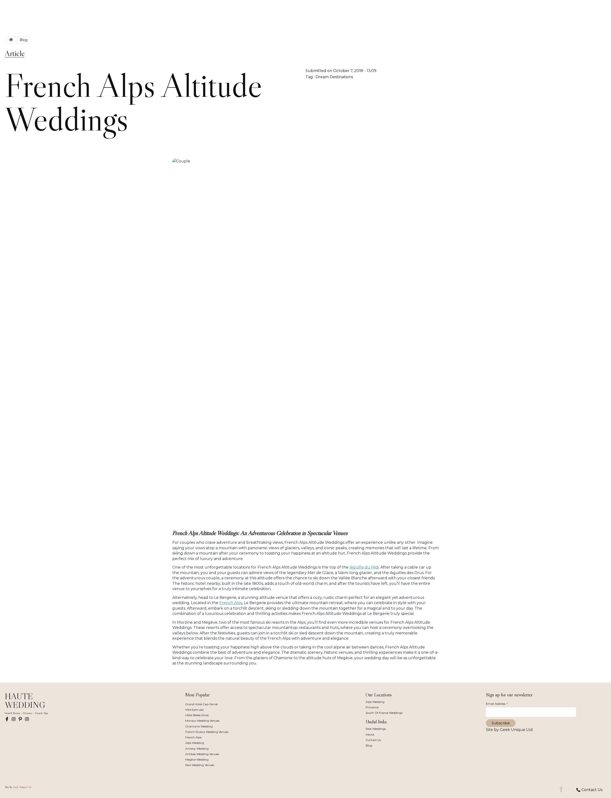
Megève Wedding (197, 759)
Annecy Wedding (197, 748)
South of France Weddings (384, 712)
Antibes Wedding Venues (202, 754)
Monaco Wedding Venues (202, 720)
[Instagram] (13, 719)
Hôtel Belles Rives (197, 715)
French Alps (230, 603)
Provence (372, 707)
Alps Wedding (194, 742)
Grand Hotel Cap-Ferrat (201, 704)
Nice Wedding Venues (199, 765)
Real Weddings (376, 728)
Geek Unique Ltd (22, 787)
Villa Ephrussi (194, 709)
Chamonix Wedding (199, 726)
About (370, 734)
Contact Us (373, 739)
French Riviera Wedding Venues (206, 731)
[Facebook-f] (7, 719)
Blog (369, 745)
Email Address (496, 703)
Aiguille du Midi (364, 567)
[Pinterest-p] (20, 719)
